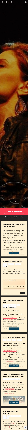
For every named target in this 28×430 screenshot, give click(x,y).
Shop (22, 216)
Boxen (4, 340)
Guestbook (16, 216)
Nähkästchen (10, 264)
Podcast (4, 264)
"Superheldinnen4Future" (9, 317)
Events (4, 305)
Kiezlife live (17, 264)
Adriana (11, 319)
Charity (14, 305)
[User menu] (25, 2)
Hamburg (5, 266)
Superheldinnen (12, 307)
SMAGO (18, 384)
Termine (9, 305)
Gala (18, 305)
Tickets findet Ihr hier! (8, 393)
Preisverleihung (16, 378)
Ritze (13, 423)
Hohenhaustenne (9, 389)
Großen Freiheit (7, 347)
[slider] (14, 283)
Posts (11, 216)
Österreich (5, 307)
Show (4, 415)
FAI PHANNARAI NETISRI (9, 350)
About (6, 216)
